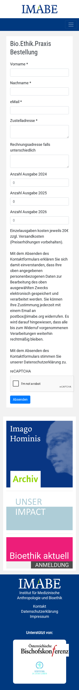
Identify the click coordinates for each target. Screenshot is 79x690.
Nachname (20, 83)
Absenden (20, 399)
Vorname (19, 64)
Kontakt (39, 606)
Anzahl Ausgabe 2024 (28, 174)
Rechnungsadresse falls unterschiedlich (30, 147)
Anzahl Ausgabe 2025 (28, 193)
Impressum (39, 616)
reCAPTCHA (20, 371)
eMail (16, 101)
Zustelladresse (23, 120)
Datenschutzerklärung (39, 611)
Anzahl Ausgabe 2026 (28, 212)
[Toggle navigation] (71, 24)
